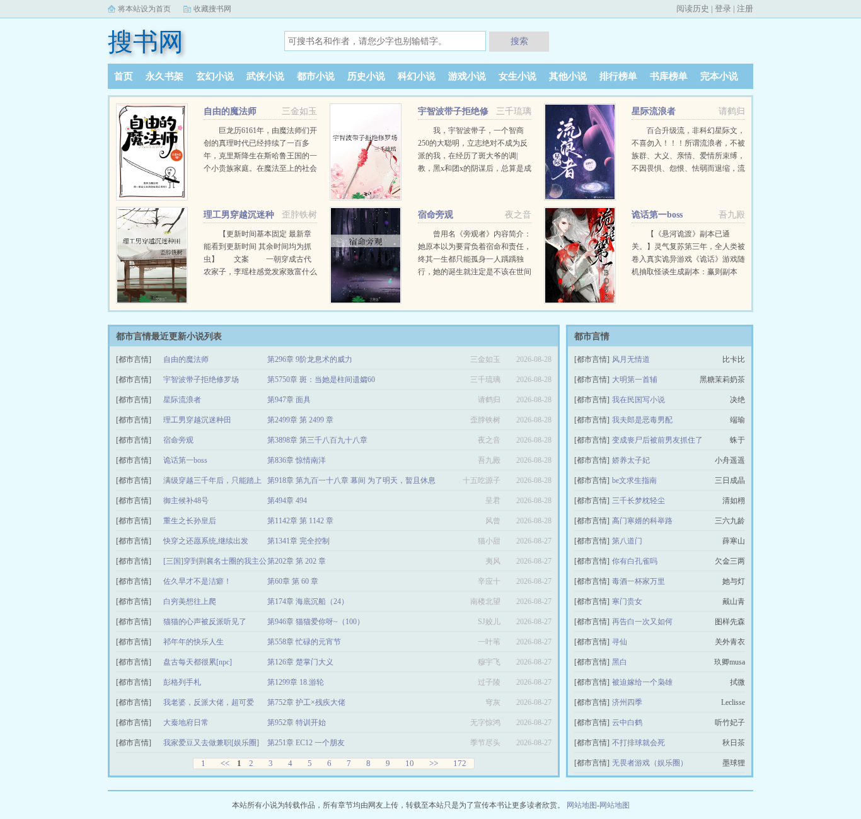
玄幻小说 (215, 76)
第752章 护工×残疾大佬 (306, 702)
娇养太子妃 (631, 460)
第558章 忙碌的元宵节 (304, 641)
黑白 (619, 662)
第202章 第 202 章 (296, 561)
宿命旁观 (435, 214)
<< (225, 763)
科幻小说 (417, 76)
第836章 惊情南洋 (296, 460)
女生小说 (517, 76)
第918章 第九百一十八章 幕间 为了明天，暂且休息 (351, 480)
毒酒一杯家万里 (638, 581)
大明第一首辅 (634, 379)
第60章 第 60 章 (292, 581)
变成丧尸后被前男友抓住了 (657, 440)
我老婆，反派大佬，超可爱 (208, 702)
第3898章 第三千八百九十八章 (317, 440)
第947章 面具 (289, 399)
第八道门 (627, 541)
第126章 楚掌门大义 (300, 662)
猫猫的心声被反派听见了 (204, 621)
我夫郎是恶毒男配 (642, 419)
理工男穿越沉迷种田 (197, 419)
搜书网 (145, 42)
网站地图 (582, 805)
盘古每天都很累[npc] (197, 662)
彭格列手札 (182, 682)
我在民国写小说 (638, 399)
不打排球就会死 (638, 742)
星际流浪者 (654, 111)
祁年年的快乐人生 (193, 641)
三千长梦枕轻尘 (638, 500)
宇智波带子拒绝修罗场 (201, 379)
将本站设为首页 (144, 8)
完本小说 (719, 76)
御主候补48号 (186, 500)
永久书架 (164, 76)
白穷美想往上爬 (189, 601)
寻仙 (619, 641)
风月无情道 (631, 359)
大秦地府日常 (186, 722)
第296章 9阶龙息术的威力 (309, 359)
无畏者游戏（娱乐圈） (650, 762)
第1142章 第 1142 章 (300, 520)
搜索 (519, 41)
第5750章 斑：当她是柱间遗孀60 (321, 379)
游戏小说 (467, 76)
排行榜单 (618, 76)
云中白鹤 (627, 722)
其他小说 (568, 76)
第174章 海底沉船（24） (308, 601)
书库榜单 (669, 76)
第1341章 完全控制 (298, 541)
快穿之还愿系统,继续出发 (205, 541)
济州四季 (627, 702)
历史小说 (366, 76)
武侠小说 (265, 76)
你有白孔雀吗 (634, 561)
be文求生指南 (634, 480)
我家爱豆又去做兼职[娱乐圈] (211, 742)
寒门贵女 (627, 601)
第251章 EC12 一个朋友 (306, 742)
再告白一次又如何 (642, 621)
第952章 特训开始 (296, 722)
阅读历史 (692, 8)
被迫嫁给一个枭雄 (642, 682)
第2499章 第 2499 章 (300, 419)
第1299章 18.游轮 (295, 682)
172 (459, 763)
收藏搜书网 (212, 8)
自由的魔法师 (230, 111)
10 (409, 763)
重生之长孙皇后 (189, 520)
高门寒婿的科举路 (642, 520)
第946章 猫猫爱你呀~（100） (315, 621)
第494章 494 (287, 500)
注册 (745, 8)
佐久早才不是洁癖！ (197, 581)
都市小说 (316, 76)
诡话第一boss (657, 214)
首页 (123, 76)
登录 (723, 8)
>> (433, 763)
